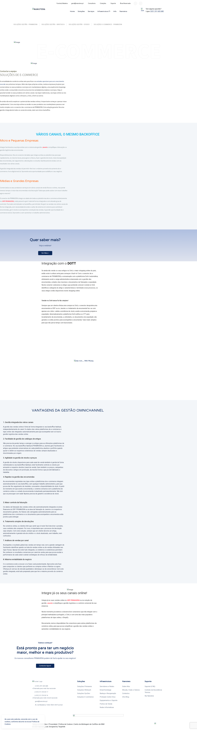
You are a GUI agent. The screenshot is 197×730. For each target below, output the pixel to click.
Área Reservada (125, 3)
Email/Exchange (105, 690)
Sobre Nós (126, 686)
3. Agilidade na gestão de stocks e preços (20, 458)
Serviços (91, 11)
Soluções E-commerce (85, 697)
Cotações (103, 3)
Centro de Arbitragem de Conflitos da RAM (89, 724)
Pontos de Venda (106, 704)
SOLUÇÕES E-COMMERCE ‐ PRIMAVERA (108, 24)
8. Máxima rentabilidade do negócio (17, 559)
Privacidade (53, 724)
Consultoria (91, 3)
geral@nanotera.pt (77, 3)
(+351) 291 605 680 (41, 686)
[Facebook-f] (135, 3)
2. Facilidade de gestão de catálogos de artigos (22, 439)
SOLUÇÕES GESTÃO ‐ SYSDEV (79, 24)
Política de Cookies (65, 724)
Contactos (125, 693)
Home (72, 11)
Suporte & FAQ (150, 686)
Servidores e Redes (107, 686)
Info (114, 11)
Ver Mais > (45, 253)
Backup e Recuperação (108, 693)
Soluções (81, 11)
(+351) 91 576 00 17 (41, 692)
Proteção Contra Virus (107, 697)
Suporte (113, 3)
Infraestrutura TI (103, 11)
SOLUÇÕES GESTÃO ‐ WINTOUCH (53, 24)
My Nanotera (149, 696)
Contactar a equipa (8, 71)
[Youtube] (141, 3)
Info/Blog (125, 697)
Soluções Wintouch (84, 690)
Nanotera (123, 11)
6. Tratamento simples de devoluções (18, 521)
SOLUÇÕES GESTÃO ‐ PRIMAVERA (25, 24)
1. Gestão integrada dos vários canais (18, 422)
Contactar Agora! (45, 666)
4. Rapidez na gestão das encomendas (18, 477)
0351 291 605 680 (157, 11)
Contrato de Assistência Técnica (153, 691)
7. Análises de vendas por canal (16, 540)
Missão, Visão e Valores (131, 690)
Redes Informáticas (107, 707)
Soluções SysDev (83, 693)
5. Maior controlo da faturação (15, 502)
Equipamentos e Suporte (108, 700)
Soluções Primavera (84, 686)
